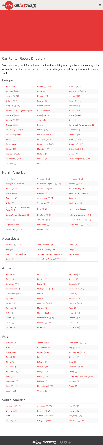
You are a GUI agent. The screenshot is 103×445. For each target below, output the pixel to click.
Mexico (40, 229)
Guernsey (41, 91)
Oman (40, 376)
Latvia (40, 130)
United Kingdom (76, 158)
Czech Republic (13, 130)
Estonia (9, 139)
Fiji (8, 249)
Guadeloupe (42, 198)
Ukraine (72, 154)
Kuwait (40, 352)
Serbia (72, 120)
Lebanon (41, 362)
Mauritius (41, 303)
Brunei (9, 357)
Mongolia (41, 371)
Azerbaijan (11, 347)
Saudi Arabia (74, 342)
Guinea (9, 327)
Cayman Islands (13, 224)
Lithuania (41, 139)
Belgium (10, 105)
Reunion (72, 274)
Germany (10, 158)
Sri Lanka (73, 357)
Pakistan (41, 381)
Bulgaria (10, 115)
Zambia (72, 322)
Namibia (41, 322)
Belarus (9, 101)
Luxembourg (43, 144)
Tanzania (73, 303)
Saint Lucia (74, 198)
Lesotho (41, 279)
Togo (71, 308)
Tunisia (72, 313)
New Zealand (43, 249)
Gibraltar (10, 163)
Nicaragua (73, 179)
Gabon (9, 313)
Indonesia (10, 381)
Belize (9, 203)
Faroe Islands (12, 144)
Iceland (40, 101)
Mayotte (41, 308)
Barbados (10, 198)
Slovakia (72, 130)
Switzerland (74, 149)
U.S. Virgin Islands (77, 220)
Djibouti (10, 298)
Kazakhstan (42, 347)
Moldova (41, 158)
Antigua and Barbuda (15, 183)
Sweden (72, 144)
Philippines (42, 386)
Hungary (41, 96)
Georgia (9, 367)
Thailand (73, 367)
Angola (9, 274)
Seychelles (73, 284)
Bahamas (10, 193)
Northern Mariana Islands (48, 254)
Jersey (40, 120)
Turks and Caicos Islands (79, 215)
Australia (10, 244)
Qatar (40, 391)
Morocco (41, 313)
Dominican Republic (46, 183)
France (9, 154)
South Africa (74, 289)
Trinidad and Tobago (78, 209)
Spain (71, 139)
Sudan (72, 293)
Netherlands (74, 91)
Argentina (10, 406)
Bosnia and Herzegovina (16, 110)
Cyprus (9, 125)
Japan (9, 391)
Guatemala (42, 203)
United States (75, 224)
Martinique (42, 224)
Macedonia (42, 149)
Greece (40, 86)
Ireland (40, 105)
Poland (72, 101)
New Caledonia (44, 244)
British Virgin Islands (15, 215)
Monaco (41, 163)
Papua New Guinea (45, 259)
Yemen (72, 386)
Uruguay (72, 416)
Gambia (9, 317)
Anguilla (10, 179)
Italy (39, 115)
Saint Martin (74, 203)
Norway (72, 96)
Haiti (39, 209)
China (9, 362)
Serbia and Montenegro (79, 125)
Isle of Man (42, 110)
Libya (39, 284)
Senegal (72, 279)
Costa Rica (11, 229)
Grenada (41, 193)
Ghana (9, 322)
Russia (72, 115)
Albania (9, 86)
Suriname (73, 411)
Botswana (10, 284)
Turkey (72, 371)
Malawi (40, 293)
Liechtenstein (43, 134)
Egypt (9, 303)
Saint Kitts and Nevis (78, 193)
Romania (73, 110)
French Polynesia (13, 254)
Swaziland (73, 298)
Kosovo (40, 125)
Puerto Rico (74, 188)
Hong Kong (11, 371)
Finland (9, 149)
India (8, 376)
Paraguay (41, 420)
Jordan (40, 342)
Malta (40, 154)
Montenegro (74, 86)
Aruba (9, 188)
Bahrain (9, 352)
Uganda (72, 317)
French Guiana (43, 416)
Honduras (41, 215)
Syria (71, 362)
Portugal (72, 105)
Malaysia (41, 367)
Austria (9, 96)
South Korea (74, 352)
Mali (39, 298)
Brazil (9, 416)
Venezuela (73, 420)
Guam (9, 259)
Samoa (72, 244)
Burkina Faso (12, 289)
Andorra (10, 91)
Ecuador (41, 411)
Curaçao (41, 179)
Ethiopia (10, 308)
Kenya (40, 274)
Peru (71, 406)
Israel (8, 386)
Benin (9, 279)
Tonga (71, 249)
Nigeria (40, 327)
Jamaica (41, 220)
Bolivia (9, 411)
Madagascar (42, 289)
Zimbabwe (73, 327)
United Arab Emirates (78, 376)
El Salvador (42, 188)
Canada (9, 220)
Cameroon (11, 293)
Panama (72, 183)
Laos (39, 357)
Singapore (73, 347)
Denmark (10, 134)
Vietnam (72, 381)
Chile (8, 420)
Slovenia (73, 134)
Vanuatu (72, 254)
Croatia (9, 120)
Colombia (41, 406)
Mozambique (43, 317)
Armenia (10, 342)
